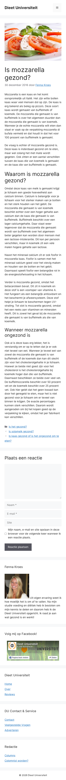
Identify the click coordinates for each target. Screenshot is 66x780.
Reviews (10, 694)
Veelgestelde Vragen (17, 725)
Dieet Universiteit (21, 7)
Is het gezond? (18, 426)
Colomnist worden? (16, 760)
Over (7, 689)
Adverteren (12, 730)
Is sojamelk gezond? (21, 431)
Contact (9, 719)
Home (8, 683)
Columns (10, 755)
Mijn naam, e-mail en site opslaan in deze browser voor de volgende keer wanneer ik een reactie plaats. (34, 533)
